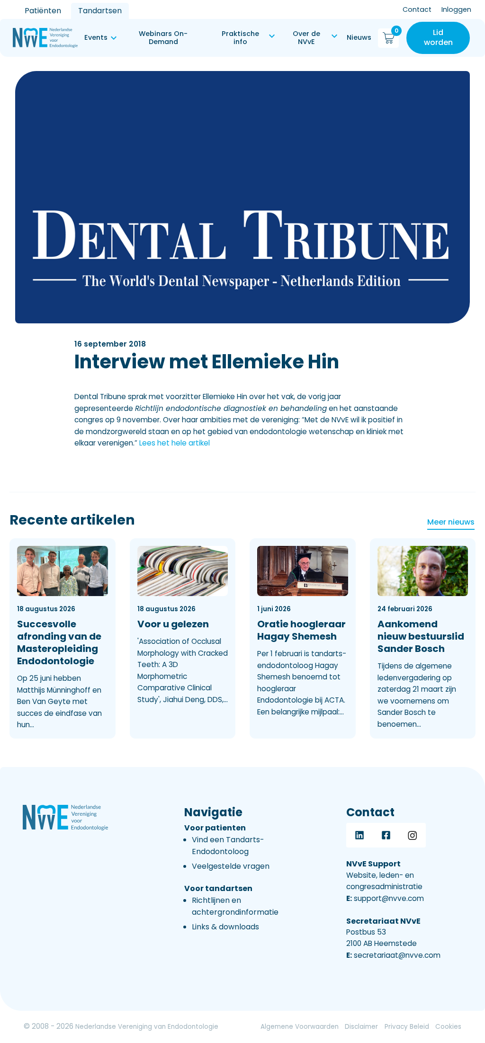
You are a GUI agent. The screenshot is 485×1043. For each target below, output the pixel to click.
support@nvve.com (385, 898)
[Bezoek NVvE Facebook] (386, 835)
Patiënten (43, 10)
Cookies (448, 1027)
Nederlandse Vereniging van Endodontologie (146, 1027)
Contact (417, 9)
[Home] (45, 38)
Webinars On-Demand (163, 37)
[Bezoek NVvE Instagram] (412, 835)
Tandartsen (100, 10)
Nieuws (359, 37)
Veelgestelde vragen (230, 866)
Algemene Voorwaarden (299, 1027)
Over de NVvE (306, 37)
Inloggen (456, 9)
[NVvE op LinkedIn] (359, 835)
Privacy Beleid (407, 1027)
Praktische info (240, 37)
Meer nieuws (451, 522)
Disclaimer (361, 1027)
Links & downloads (225, 926)
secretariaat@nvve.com (393, 955)
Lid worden (438, 37)
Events (96, 37)
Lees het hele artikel (174, 443)
